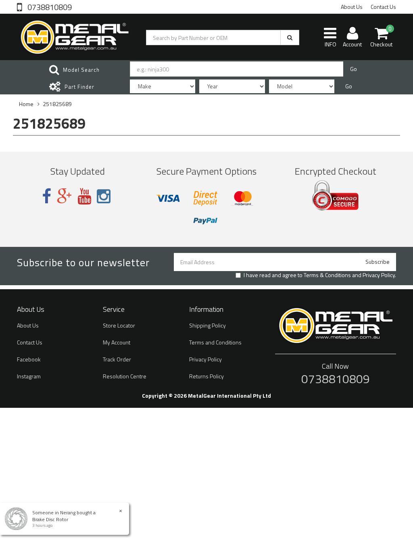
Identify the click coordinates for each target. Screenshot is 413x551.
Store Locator (119, 325)
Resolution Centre (124, 376)
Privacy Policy (379, 275)
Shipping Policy (207, 325)
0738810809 (49, 6)
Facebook (29, 359)
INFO (330, 44)
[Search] (289, 37)
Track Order (117, 359)
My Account (116, 342)
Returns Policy (206, 376)
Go (353, 69)
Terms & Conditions (327, 275)
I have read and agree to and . (320, 275)
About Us (352, 6)
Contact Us (383, 6)
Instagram (29, 376)
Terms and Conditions (215, 342)
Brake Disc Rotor (50, 519)
